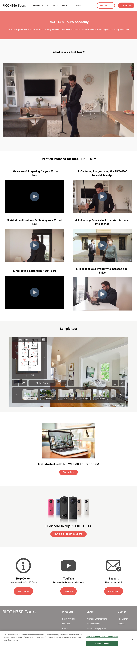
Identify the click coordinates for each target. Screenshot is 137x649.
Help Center (123, 619)
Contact (121, 624)
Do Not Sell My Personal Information (102, 637)
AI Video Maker (93, 624)
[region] (68, 640)
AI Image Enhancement (97, 619)
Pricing (65, 629)
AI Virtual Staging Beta (96, 629)
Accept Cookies (102, 643)
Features (66, 624)
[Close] (133, 640)
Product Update (69, 619)
